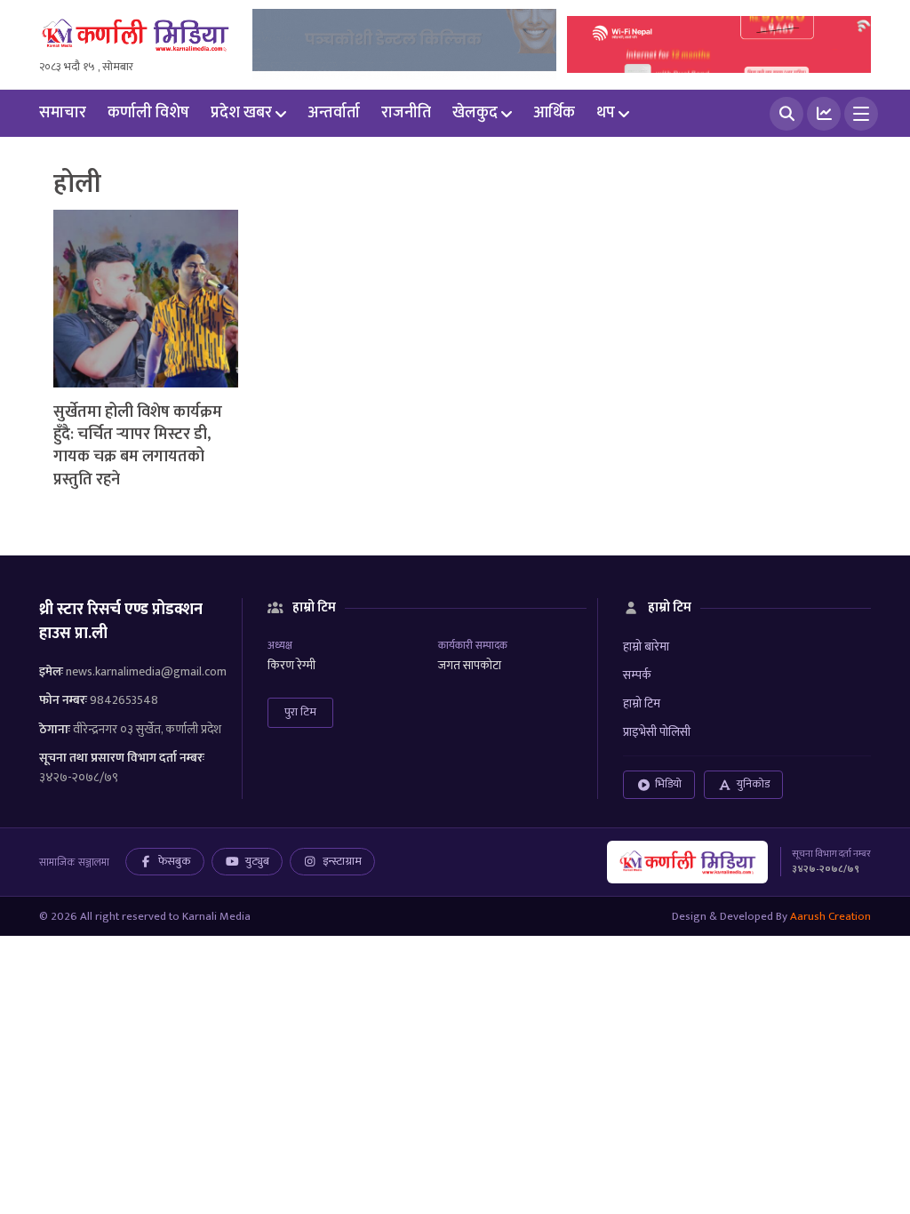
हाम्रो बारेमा (646, 646)
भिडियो (668, 784)
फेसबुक (174, 861)
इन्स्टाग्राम (342, 861)
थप (605, 113)
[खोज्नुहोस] (786, 114)
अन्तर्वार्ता (333, 113)
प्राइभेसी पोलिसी (656, 732)
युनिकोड (753, 784)
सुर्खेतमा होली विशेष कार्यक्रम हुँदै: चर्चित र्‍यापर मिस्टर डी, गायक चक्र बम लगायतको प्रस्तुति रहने (137, 446)
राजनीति (406, 113)
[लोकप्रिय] (824, 114)
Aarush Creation (830, 916)
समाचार (62, 113)
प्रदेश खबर (241, 113)
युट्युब (257, 861)
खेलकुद (475, 113)
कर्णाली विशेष (148, 113)
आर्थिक (554, 113)
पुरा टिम (300, 712)
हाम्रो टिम (641, 703)
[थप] (861, 114)
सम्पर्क (637, 675)
